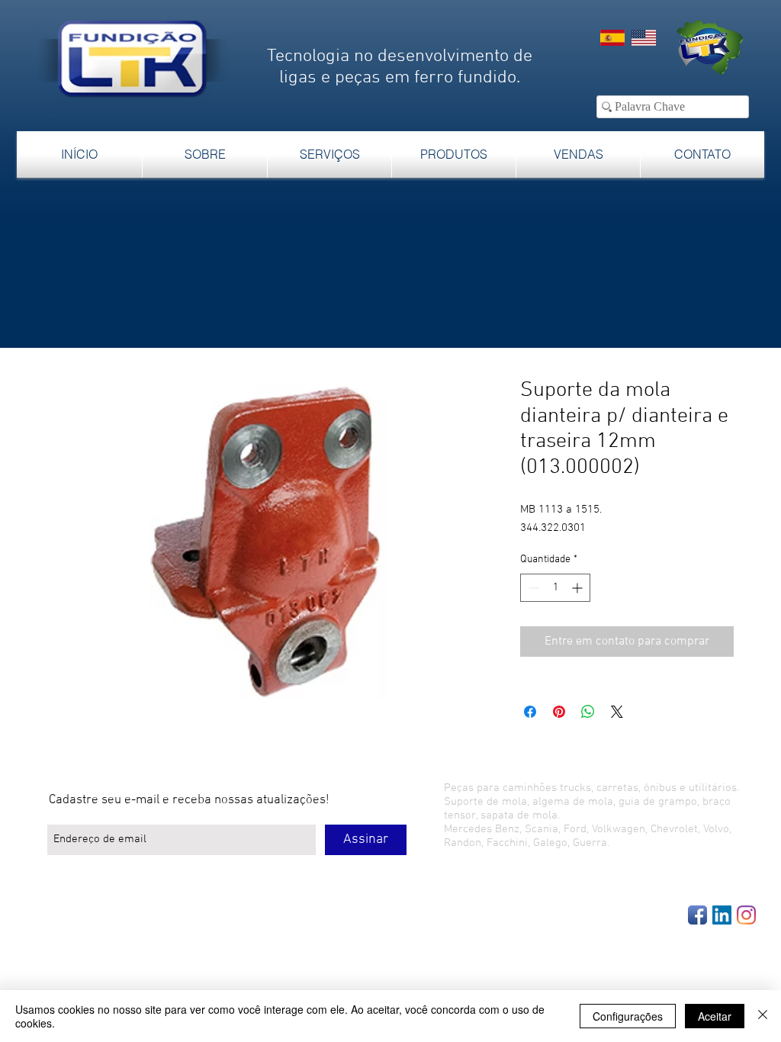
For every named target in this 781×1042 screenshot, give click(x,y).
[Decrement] (532, 587)
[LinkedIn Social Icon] (721, 915)
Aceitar (714, 1016)
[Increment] (578, 587)
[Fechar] (763, 1016)
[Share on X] (617, 712)
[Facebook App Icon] (697, 915)
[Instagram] (746, 915)
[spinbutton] (555, 587)
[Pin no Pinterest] (559, 712)
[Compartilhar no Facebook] (530, 712)
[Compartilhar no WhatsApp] (588, 712)
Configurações (628, 1016)
